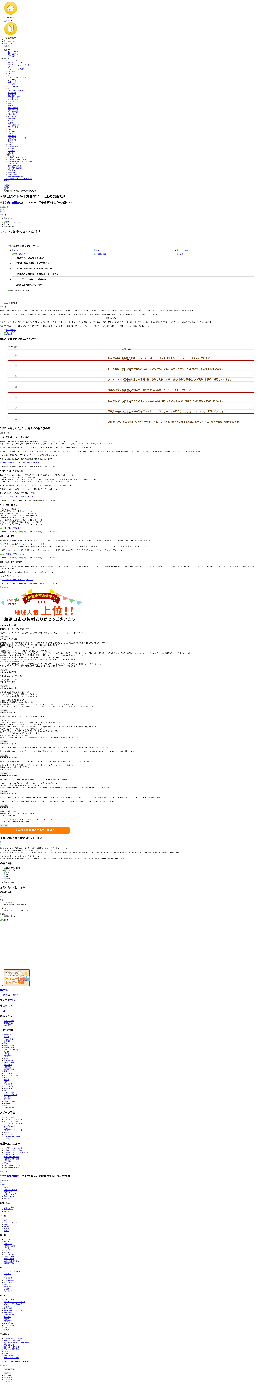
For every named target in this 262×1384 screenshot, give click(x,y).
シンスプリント (14, 80)
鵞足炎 (10, 153)
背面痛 (10, 123)
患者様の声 (8, 1192)
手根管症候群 (13, 108)
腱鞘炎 (10, 133)
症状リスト (6, 1005)
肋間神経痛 (12, 116)
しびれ (10, 75)
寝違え (10, 103)
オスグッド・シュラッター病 (18, 65)
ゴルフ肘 (11, 71)
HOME (4, 990)
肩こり (10, 121)
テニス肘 (11, 84)
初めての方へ (7, 1000)
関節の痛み (12, 172)
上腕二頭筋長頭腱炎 (15, 90)
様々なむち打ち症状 (15, 166)
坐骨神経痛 (12, 95)
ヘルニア (11, 88)
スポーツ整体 (13, 52)
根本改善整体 (13, 54)
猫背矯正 (11, 56)
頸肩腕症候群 (13, 146)
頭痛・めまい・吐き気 (16, 174)
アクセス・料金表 (10, 1190)
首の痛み (11, 151)
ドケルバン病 (13, 86)
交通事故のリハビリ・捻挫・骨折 (20, 161)
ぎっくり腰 (12, 67)
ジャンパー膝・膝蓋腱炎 (17, 78)
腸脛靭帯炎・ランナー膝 (17, 138)
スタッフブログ (10, 1194)
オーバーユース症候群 (16, 63)
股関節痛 (11, 118)
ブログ (6, 181)
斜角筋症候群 (13, 110)
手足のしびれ (13, 164)
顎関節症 (11, 149)
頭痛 (9, 144)
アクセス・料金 (9, 995)
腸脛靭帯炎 (12, 136)
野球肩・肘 (12, 142)
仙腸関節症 (12, 93)
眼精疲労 (11, 114)
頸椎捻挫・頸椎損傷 (15, 176)
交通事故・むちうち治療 (17, 157)
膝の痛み (11, 170)
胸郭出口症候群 (14, 125)
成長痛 (10, 106)
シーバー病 (12, 73)
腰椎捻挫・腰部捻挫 (15, 168)
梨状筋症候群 (13, 112)
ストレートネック (14, 82)
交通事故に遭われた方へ (17, 159)
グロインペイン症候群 (16, 69)
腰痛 (9, 129)
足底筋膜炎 (12, 140)
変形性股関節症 (14, 97)
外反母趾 (11, 101)
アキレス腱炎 (13, 60)
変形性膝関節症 (14, 99)
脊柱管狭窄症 (13, 127)
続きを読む (4, 637)
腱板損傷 (11, 131)
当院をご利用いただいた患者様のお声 (18, 179)
